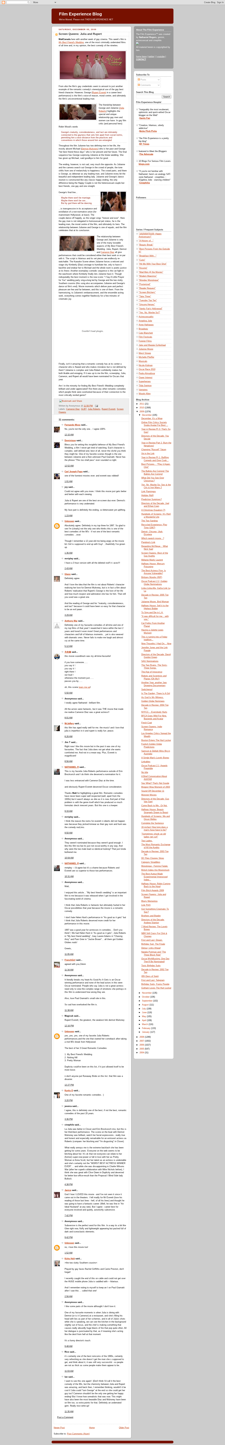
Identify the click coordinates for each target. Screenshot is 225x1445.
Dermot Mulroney (90, 149)
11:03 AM (69, 1371)
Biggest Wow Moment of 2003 (155, 787)
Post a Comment (65, 1417)
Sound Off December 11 (152, 791)
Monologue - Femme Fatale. (154, 866)
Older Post (124, 1428)
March (145, 1024)
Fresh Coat (146, 723)
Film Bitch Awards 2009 (152, 890)
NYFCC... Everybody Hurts (154, 712)
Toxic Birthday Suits (151, 965)
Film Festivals (145, 337)
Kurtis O (69, 1090)
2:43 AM (68, 568)
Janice (68, 1190)
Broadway (143, 329)
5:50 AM (68, 693)
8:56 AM (68, 761)
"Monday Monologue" (149, 280)
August (145, 1005)
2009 (142, 411)
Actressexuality (146, 317)
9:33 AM (68, 811)
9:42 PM (69, 1237)
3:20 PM (69, 1100)
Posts (143, 80)
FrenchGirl (70, 960)
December (147, 415)
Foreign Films (145, 341)
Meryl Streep (145, 353)
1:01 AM (68, 481)
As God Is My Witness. (152, 697)
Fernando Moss (72, 425)
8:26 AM (68, 736)
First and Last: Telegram (153, 980)
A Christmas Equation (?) (153, 510)
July (144, 1009)
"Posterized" (145, 284)
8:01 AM (68, 718)
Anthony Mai (71, 621)
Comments (145, 85)
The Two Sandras (149, 521)
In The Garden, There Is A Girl (155, 693)
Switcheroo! (147, 689)
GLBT (83, 409)
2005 (142, 1049)
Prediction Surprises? (151, 499)
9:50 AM (68, 833)
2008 (142, 1037)
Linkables (145, 762)
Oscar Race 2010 (147, 369)
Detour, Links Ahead (150, 948)
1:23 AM (68, 516)
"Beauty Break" (146, 245)
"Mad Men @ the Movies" (151, 272)
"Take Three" (145, 296)
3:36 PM (69, 1119)
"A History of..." (146, 241)
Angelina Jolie (145, 321)
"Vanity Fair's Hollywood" (150, 309)
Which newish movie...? (152, 538)
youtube (161, 56)
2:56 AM (68, 1296)
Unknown (69, 521)
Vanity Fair (144, 118)
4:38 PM (69, 1184)
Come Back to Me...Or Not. (154, 805)
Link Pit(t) (146, 905)
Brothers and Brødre (151, 916)
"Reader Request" (147, 288)
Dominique (70, 440)
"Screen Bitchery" (147, 292)
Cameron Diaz (107, 252)
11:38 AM (69, 1010)
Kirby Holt (70, 1259)
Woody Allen (145, 394)
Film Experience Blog (80, 14)
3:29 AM (68, 615)
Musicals (143, 361)
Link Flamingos (148, 491)
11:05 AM (69, 954)
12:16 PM (69, 1026)
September (147, 1001)
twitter (151, 56)
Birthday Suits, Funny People (155, 984)
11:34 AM (69, 970)
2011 (142, 404)
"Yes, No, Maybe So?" (149, 312)
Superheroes (145, 381)
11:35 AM (69, 1411)
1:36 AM (68, 553)
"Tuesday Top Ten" (148, 300)
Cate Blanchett (146, 333)
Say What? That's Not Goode (155, 783)
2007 (142, 1041)
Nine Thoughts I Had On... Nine (156, 643)
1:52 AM (68, 1253)
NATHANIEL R (72, 767)
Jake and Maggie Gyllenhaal (152, 345)
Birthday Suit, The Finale (153, 944)
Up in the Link (148, 453)
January (146, 1032)
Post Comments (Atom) (78, 1434)
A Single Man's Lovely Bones (155, 758)
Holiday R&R (147, 495)
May (144, 1016)
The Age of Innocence (151, 672)
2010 (142, 408)
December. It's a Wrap (151, 418)
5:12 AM (68, 646)
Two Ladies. (147, 841)
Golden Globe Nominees (153, 701)
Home (92, 1428)
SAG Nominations (149, 661)
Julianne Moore (146, 349)
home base (141, 56)
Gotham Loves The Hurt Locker (156, 988)
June (144, 1012)
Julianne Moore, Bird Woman (155, 602)
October (146, 997)
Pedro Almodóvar (147, 373)
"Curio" (142, 260)
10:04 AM (69, 858)
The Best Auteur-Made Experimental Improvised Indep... (154, 877)
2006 (142, 1045)
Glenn (68, 574)
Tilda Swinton (145, 385)
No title (144, 772)
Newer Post (59, 1428)
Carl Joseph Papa (74, 471)
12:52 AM (69, 466)
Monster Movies (149, 795)
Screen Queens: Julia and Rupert (80, 34)
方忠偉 (68, 652)
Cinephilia (144, 183)
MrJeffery (69, 723)
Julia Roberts (94, 409)
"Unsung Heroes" (147, 304)
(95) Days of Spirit (150, 976)
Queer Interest (145, 377)
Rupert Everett (99, 92)
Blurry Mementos (149, 901)
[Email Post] (96, 406)
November (147, 993)
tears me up (84, 687)
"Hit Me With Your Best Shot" (153, 264)
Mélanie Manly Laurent (152, 560)
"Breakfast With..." (147, 256)
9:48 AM (68, 1346)
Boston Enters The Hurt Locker (156, 740)
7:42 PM (69, 1215)
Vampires (143, 390)
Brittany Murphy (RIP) (151, 577)
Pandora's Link (148, 542)
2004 (142, 1052)
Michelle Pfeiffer (146, 357)
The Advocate (146, 154)
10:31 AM (69, 876)
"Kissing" (143, 268)
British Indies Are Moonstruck (155, 870)
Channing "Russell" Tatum (153, 449)
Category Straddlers (150, 862)
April (144, 1020)
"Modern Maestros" (148, 276)
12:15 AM (69, 435)
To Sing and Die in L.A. (152, 612)
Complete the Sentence (152, 823)
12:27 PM (69, 1085)
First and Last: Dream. (152, 940)
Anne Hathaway (146, 325)
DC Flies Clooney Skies (152, 858)
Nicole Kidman (146, 365)
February (146, 1028)
